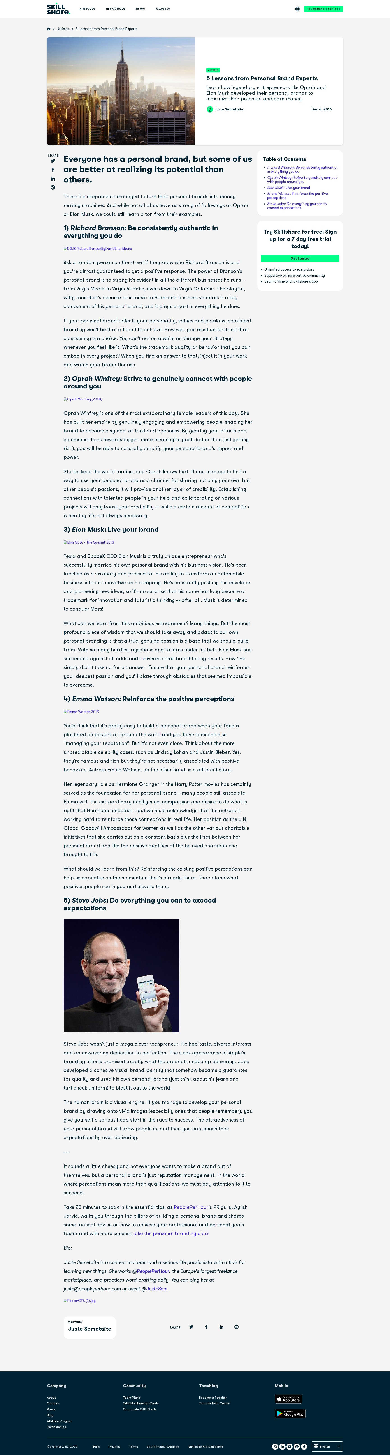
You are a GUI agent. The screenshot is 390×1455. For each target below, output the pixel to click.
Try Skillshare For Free (323, 8)
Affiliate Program (59, 1421)
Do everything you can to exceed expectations (297, 206)
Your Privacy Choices (163, 1446)
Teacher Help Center (214, 1403)
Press (51, 1409)
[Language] (297, 9)
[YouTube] (289, 1447)
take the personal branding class (171, 1233)
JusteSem (156, 1289)
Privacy (114, 1446)
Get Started (300, 258)
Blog (50, 1415)
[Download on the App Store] (288, 1402)
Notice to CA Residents (205, 1446)
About (51, 1397)
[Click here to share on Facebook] (53, 170)
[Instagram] (275, 1447)
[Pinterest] (297, 1447)
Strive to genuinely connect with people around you (302, 180)
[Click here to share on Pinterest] (53, 188)
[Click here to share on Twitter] (53, 161)
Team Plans (131, 1397)
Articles (63, 29)
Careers (53, 1403)
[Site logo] (58, 9)
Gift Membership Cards (140, 1403)
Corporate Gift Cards (139, 1409)
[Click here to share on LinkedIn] (53, 179)
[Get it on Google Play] (290, 1417)
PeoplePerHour (191, 1207)
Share (53, 156)
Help (96, 1446)
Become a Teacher (213, 1397)
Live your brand (288, 188)
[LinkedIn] (282, 1447)
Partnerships (56, 1427)
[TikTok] (304, 1447)
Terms (133, 1446)
